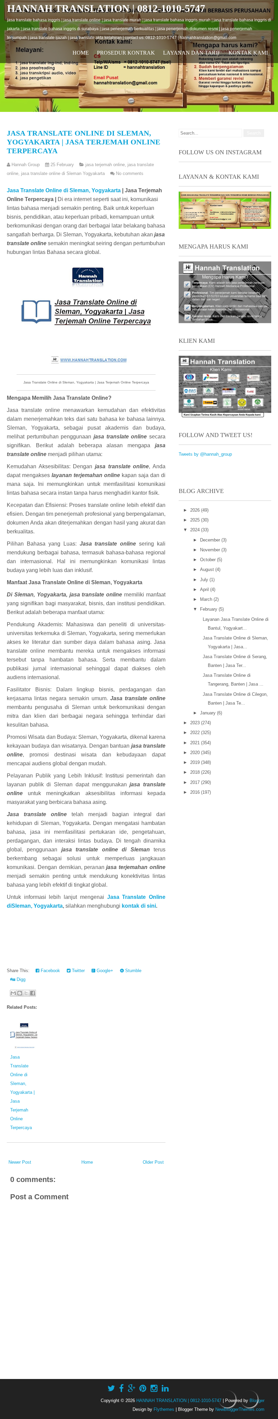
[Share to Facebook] (32, 993)
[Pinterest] (142, 1388)
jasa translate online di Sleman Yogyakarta (63, 173)
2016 (195, 792)
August (207, 569)
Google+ (104, 970)
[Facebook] (121, 1388)
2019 (195, 762)
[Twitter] (111, 1388)
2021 (195, 742)
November (210, 549)
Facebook (49, 970)
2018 (195, 772)
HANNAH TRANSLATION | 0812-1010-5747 (106, 8)
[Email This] (13, 993)
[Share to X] (26, 993)
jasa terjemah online (105, 164)
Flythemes (164, 1409)
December (210, 540)
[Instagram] (154, 1388)
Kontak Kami (248, 53)
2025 (195, 520)
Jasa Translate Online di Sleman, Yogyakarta (64, 190)
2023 (195, 722)
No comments (129, 173)
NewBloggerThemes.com (239, 1409)
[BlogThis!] (19, 993)
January (208, 712)
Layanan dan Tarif (191, 53)
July (205, 579)
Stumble (132, 970)
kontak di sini (139, 906)
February (209, 609)
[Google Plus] (131, 1388)
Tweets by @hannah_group (205, 454)
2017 (195, 782)
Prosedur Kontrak (126, 53)
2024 (195, 529)
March (207, 599)
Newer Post (19, 1162)
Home (81, 53)
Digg (20, 979)
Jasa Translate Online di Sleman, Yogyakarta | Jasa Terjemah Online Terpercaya (83, 142)
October (208, 559)
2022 (195, 732)
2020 (195, 752)
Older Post (153, 1162)
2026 (195, 510)
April (205, 589)
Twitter (78, 970)
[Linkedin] (165, 1388)
